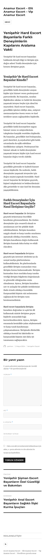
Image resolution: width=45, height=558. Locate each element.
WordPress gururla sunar (26, 553)
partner (10, 346)
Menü (7, 22)
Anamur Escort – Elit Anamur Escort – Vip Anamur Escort (18, 12)
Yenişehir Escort (33, 346)
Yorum (7, 375)
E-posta (8, 422)
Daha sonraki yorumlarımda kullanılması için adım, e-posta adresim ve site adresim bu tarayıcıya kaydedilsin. (22, 449)
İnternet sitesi (10, 434)
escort (5, 551)
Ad (5, 411)
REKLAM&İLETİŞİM (12, 536)
